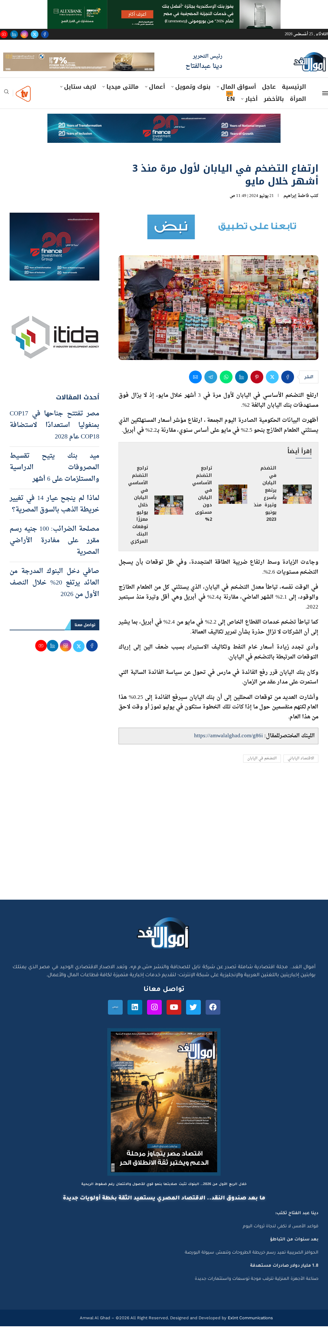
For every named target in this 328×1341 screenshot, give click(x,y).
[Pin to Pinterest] (256, 391)
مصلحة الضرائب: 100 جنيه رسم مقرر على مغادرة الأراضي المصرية (54, 555)
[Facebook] (45, 34)
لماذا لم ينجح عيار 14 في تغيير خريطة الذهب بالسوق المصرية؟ (54, 519)
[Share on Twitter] (272, 391)
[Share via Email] (195, 391)
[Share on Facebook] (287, 391)
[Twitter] (34, 34)
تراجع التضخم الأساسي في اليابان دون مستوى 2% (202, 508)
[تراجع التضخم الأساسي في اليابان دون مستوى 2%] (232, 508)
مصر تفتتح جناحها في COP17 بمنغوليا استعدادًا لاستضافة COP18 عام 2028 (54, 440)
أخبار (251, 114)
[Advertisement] (164, 853)
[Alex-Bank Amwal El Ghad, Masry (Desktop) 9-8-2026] (164, 6)
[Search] (6, 108)
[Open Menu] (325, 108)
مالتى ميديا (122, 101)
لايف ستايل (80, 101)
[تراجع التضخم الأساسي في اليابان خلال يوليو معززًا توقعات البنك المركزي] (168, 519)
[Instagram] (24, 34)
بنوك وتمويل (192, 101)
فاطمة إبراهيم (296, 210)
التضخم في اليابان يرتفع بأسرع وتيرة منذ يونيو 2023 (265, 508)
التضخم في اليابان (262, 773)
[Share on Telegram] (210, 391)
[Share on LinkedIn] (241, 391)
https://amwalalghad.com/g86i (228, 750)
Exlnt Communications (249, 1332)
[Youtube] (4, 34)
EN (230, 114)
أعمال (157, 101)
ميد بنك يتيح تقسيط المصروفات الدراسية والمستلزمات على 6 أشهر (54, 482)
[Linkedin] (14, 34)
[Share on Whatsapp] (226, 391)
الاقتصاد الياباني (301, 773)
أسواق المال (238, 101)
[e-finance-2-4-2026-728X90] (164, 134)
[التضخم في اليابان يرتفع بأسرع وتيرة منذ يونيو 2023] (297, 508)
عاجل (269, 101)
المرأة (298, 114)
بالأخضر (274, 114)
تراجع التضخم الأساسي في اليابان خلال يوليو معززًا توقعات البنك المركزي (138, 519)
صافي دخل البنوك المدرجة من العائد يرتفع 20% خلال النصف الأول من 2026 (54, 597)
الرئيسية (294, 101)
